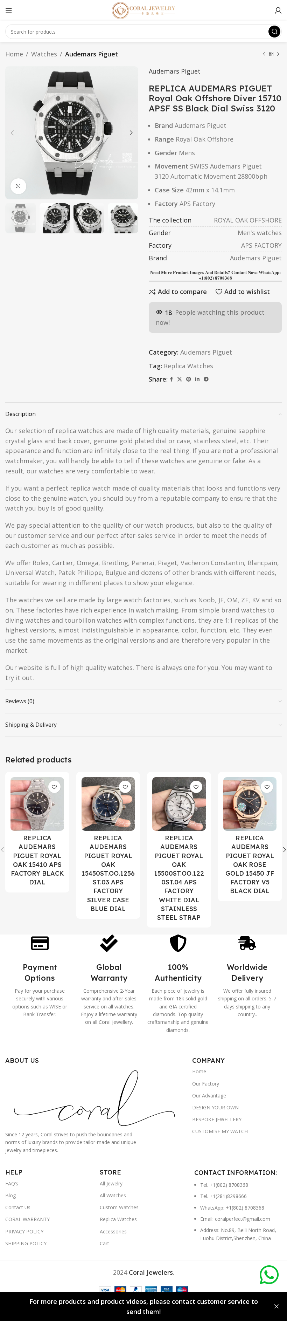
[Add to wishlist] (54, 787)
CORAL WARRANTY (27, 1219)
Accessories (113, 1231)
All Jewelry (111, 1183)
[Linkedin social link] (197, 379)
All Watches (113, 1195)
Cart (104, 1243)
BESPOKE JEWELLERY (216, 1119)
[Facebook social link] (171, 379)
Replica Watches (188, 366)
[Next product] (278, 53)
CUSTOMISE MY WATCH (220, 1131)
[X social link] (179, 379)
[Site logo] (143, 10)
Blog (10, 1195)
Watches (44, 54)
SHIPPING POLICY (26, 1243)
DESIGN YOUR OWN (215, 1107)
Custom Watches (119, 1207)
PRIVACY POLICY (24, 1231)
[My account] (278, 11)
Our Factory (205, 1083)
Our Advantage (209, 1095)
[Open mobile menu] (9, 11)
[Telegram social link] (206, 379)
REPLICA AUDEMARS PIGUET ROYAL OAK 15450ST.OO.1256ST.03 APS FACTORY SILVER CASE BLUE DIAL (108, 873)
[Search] (274, 31)
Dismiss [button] (276, 1306)
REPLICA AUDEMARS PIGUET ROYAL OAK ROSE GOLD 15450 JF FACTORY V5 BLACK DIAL (249, 864)
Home (14, 54)
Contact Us (17, 1207)
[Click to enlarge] (18, 186)
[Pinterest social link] (188, 379)
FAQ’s (11, 1183)
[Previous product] (264, 53)
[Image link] (95, 1097)
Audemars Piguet (91, 54)
